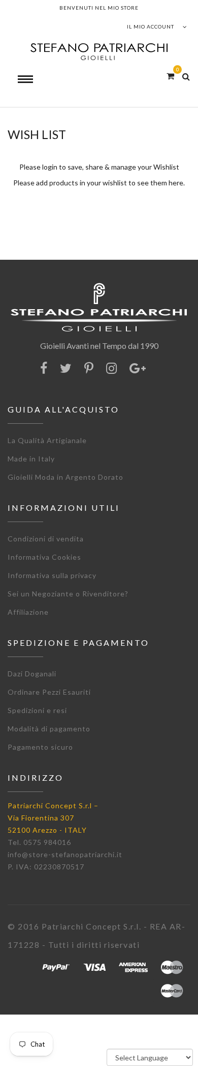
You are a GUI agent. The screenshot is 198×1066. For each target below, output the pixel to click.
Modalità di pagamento (49, 728)
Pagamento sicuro (40, 747)
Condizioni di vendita (46, 538)
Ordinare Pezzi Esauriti (49, 692)
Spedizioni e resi (37, 710)
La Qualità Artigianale (47, 440)
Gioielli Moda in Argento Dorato (65, 477)
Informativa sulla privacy (52, 575)
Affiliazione (28, 612)
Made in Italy (31, 458)
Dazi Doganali (32, 673)
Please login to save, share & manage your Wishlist (99, 166)
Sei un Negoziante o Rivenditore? (68, 593)
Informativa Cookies (44, 557)
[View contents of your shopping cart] (170, 75)
